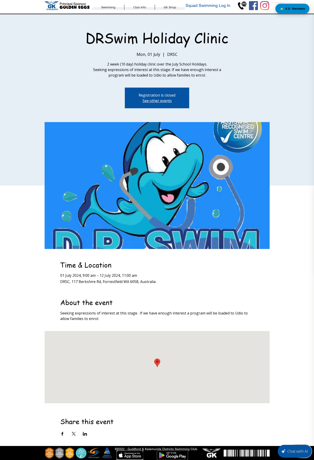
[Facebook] (253, 5)
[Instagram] (264, 5)
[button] (108, 7)
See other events (157, 100)
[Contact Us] (242, 5)
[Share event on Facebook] (62, 434)
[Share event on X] (73, 434)
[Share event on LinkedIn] (85, 434)
